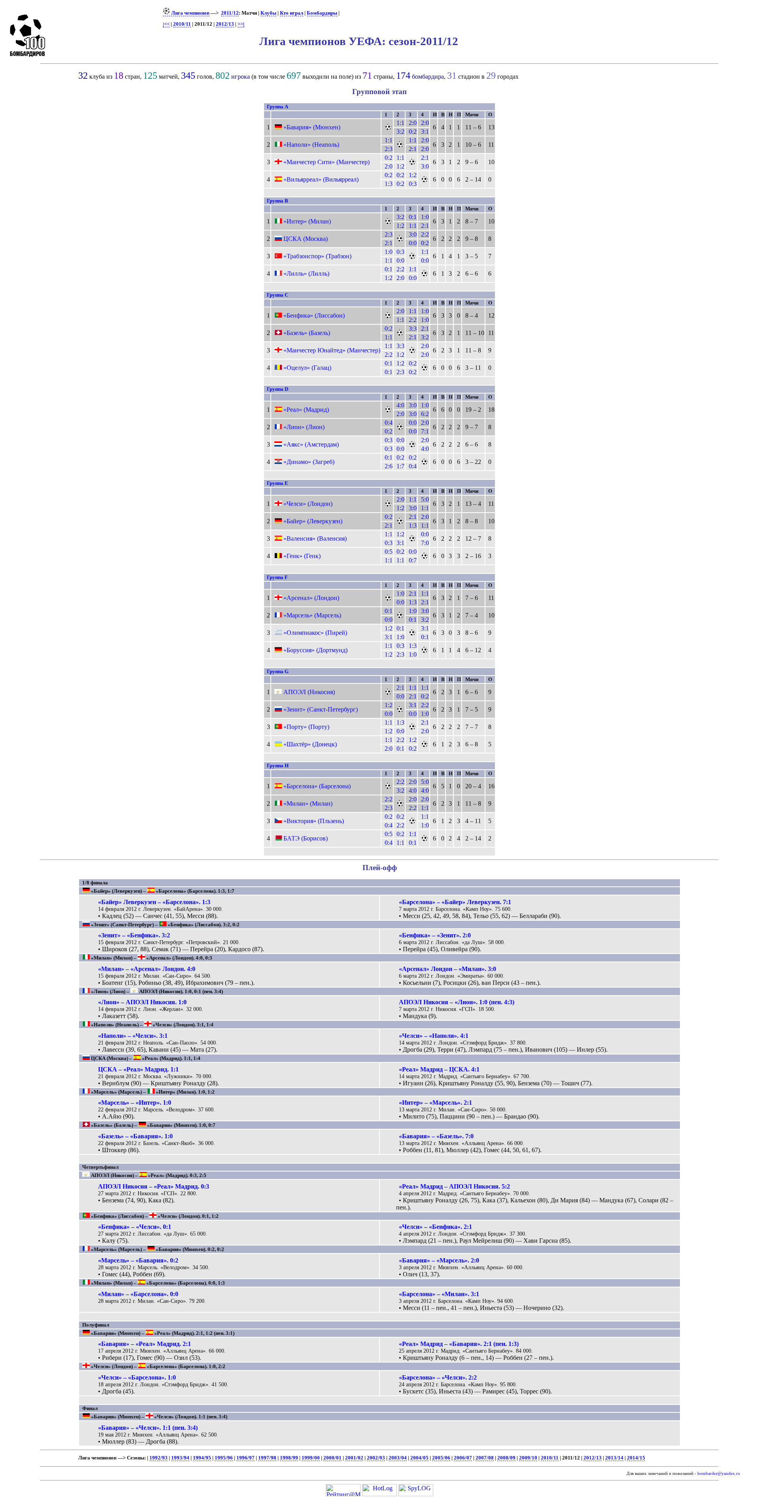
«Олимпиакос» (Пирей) (315, 632)
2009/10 (528, 1458)
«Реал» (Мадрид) (306, 409)
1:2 (400, 166)
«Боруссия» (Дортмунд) (315, 650)
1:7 (400, 466)
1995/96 (224, 1458)
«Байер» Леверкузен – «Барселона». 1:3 (154, 902)
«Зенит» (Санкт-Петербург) (320, 709)
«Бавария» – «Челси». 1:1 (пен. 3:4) (148, 1427)
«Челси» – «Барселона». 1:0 (137, 1377)
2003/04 (398, 1458)
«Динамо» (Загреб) (308, 461)
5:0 (425, 499)
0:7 (413, 560)
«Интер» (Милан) (307, 221)
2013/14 (614, 1458)
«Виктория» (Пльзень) (313, 821)
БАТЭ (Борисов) (305, 838)
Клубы (268, 13)
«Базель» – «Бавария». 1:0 (135, 1136)
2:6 (389, 466)
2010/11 (182, 24)
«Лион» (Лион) (304, 427)
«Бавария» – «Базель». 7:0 (436, 1136)
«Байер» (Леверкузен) (312, 521)
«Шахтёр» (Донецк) (310, 744)
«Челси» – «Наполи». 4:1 (433, 1035)
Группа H (278, 765)
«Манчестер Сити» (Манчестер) (326, 162)
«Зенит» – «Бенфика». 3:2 (134, 935)
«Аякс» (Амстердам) (311, 444)
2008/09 (506, 1458)
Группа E (277, 483)
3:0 (425, 166)
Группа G (278, 671)
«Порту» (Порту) (306, 726)
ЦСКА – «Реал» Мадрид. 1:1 (138, 1069)
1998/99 (289, 1458)
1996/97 (245, 1458)
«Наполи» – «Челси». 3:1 (133, 1035)
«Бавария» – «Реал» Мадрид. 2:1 (144, 1343)
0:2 (413, 131)
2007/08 (485, 1458)
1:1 (400, 122)
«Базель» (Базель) (306, 332)
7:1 (425, 431)
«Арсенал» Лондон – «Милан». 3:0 (447, 968)
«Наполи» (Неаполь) (311, 144)
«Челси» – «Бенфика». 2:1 (435, 1226)
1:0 (425, 217)
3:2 (400, 131)
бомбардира (428, 76)
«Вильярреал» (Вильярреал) (321, 179)
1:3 (389, 183)
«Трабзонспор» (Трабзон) (317, 256)
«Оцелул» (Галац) (307, 367)
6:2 (425, 414)
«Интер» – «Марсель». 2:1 (435, 1102)
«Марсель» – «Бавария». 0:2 (138, 1260)
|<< (166, 24)
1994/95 (202, 1458)
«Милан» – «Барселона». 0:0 (138, 1294)
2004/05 (419, 1458)
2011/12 (230, 13)
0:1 (413, 217)
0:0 (413, 243)
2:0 (413, 122)
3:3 (413, 328)
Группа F (277, 577)
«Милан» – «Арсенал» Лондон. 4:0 (146, 968)
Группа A (277, 107)
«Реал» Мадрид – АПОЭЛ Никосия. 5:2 (454, 1186)
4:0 (400, 405)
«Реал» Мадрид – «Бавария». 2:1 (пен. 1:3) (459, 1343)
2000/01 (332, 1458)
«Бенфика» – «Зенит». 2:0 (435, 935)
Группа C (277, 295)
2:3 (389, 149)
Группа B (277, 201)
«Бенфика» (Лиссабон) (314, 315)
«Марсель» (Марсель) (312, 615)
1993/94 (180, 1458)
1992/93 (158, 1458)
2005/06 (441, 1458)
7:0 (425, 542)
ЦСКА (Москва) (305, 238)
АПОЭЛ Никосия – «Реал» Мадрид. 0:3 (153, 1186)
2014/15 (636, 1458)
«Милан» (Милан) (307, 803)
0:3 (413, 183)
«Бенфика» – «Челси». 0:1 (134, 1226)
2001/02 (354, 1458)
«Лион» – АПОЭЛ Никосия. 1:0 (142, 1002)
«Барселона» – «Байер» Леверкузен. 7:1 (455, 902)
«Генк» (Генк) (302, 556)
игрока (240, 76)
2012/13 (225, 24)
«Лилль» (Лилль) (306, 273)
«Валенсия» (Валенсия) (315, 538)
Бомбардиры (322, 13)
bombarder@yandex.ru (718, 1473)
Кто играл (291, 13)
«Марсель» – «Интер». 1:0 (134, 1102)
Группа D (277, 389)
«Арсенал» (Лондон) (311, 597)
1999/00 (311, 1458)
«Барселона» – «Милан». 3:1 (439, 1294)
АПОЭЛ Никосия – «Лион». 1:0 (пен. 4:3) (456, 1002)
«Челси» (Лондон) (307, 503)
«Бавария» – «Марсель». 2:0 (439, 1260)
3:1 (425, 131)
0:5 (389, 551)
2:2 (425, 234)
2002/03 (376, 1458)
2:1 (413, 149)
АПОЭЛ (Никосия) (309, 692)
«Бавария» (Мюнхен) (311, 127)
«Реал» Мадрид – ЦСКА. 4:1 (439, 1069)
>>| (241, 24)
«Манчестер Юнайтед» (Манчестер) (331, 350)
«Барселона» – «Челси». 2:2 (438, 1377)
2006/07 (463, 1458)
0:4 (389, 422)
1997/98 (267, 1458)
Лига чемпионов (190, 13)
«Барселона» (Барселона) (317, 786)
